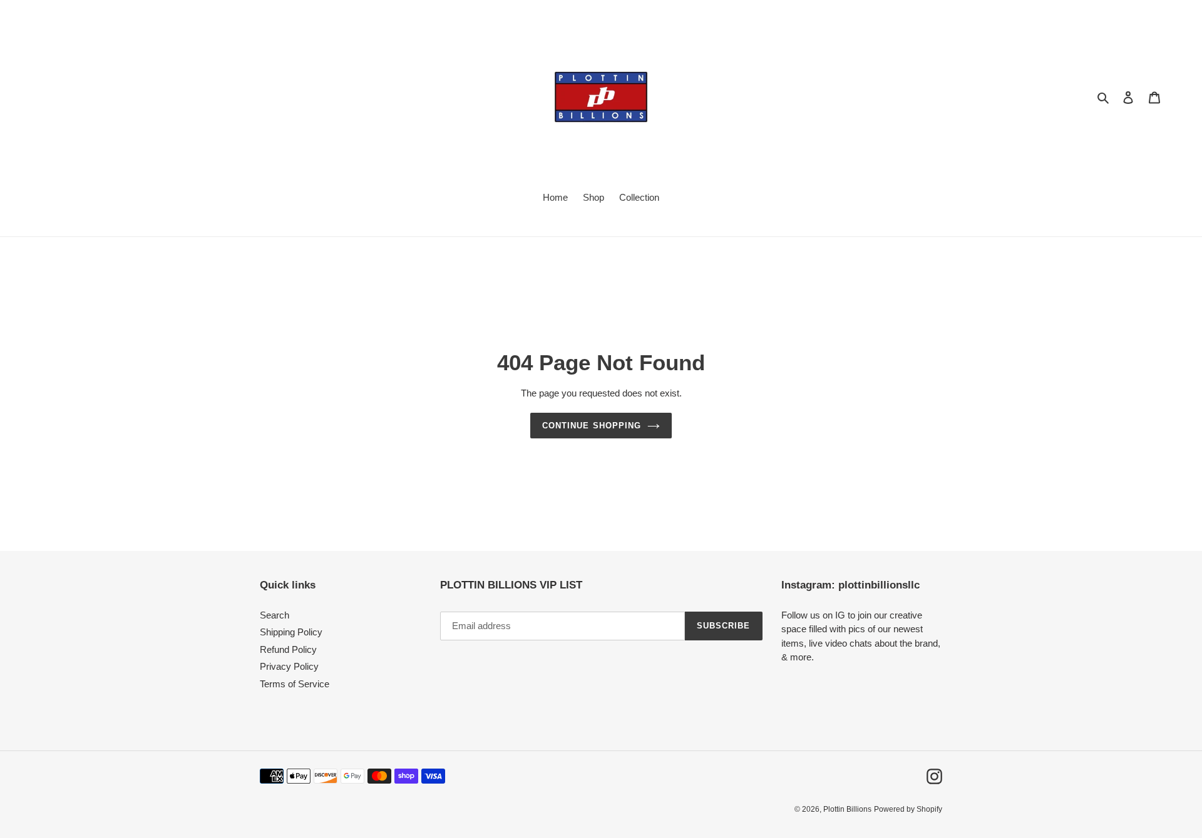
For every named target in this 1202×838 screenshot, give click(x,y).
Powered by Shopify (908, 809)
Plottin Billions (847, 809)
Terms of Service (294, 684)
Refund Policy (288, 649)
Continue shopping (591, 425)
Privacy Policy (289, 666)
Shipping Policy (291, 632)
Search (274, 615)
